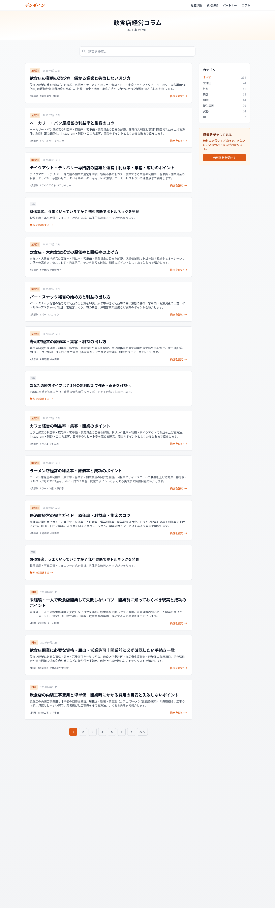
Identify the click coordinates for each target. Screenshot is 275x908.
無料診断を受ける (224, 158)
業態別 (35, 70)
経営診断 (196, 5)
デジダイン (35, 5)
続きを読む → (178, 96)
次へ (142, 732)
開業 (33, 592)
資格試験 (212, 5)
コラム (246, 5)
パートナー (230, 5)
